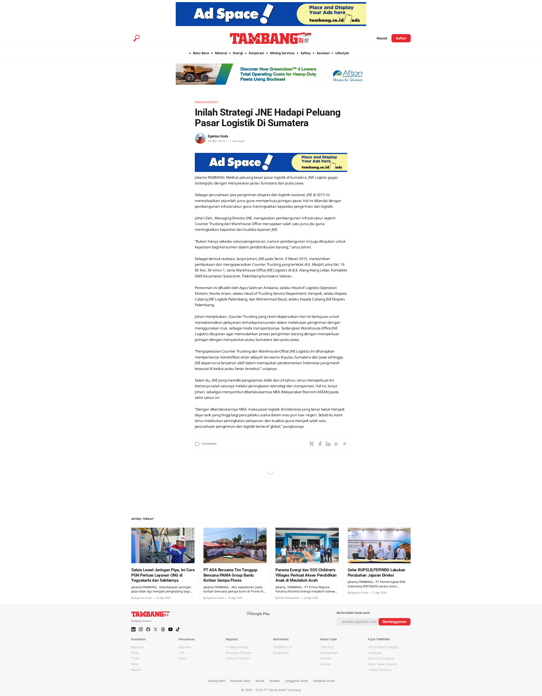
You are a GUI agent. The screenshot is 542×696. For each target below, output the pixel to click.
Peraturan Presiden (239, 652)
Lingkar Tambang (379, 669)
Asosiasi (323, 53)
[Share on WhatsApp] (336, 443)
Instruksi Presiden (238, 658)
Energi (238, 53)
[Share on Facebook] (319, 443)
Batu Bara (201, 53)
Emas (135, 652)
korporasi (184, 647)
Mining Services (282, 53)
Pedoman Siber (240, 680)
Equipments (281, 652)
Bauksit (136, 669)
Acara (182, 658)
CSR (181, 652)
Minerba (325, 658)
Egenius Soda (218, 136)
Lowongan (375, 652)
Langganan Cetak (296, 680)
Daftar (401, 38)
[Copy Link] (344, 443)
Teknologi (326, 647)
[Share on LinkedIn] (328, 443)
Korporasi (256, 53)
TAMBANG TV (282, 647)
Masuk (382, 38)
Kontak (260, 680)
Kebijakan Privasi (324, 680)
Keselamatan (329, 652)
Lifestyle (342, 53)
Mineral (221, 53)
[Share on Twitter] (311, 443)
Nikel (134, 664)
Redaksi (275, 680)
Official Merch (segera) (383, 647)
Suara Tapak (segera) (382, 664)
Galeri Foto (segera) (381, 658)
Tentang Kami (216, 680)
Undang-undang (237, 647)
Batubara (137, 647)
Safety (306, 53)
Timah (135, 658)
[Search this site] (136, 38)
